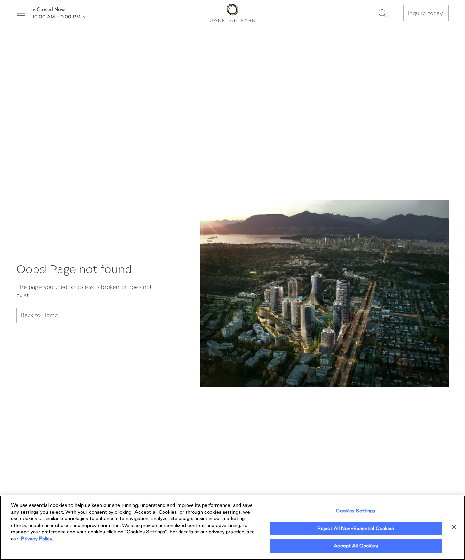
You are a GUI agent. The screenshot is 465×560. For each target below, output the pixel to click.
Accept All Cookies (356, 545)
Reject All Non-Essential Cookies (355, 528)
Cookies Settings (355, 510)
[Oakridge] (232, 13)
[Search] (383, 13)
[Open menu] (20, 13)
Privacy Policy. (37, 538)
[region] (232, 527)
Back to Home (39, 315)
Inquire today (425, 13)
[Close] (454, 526)
